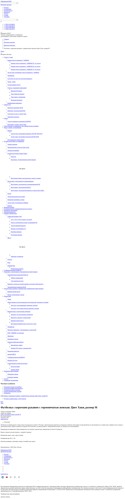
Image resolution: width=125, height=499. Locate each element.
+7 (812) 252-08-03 (9, 24)
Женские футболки (9, 45)
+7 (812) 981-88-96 (9, 27)
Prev (2, 401)
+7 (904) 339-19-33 (9, 29)
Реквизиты (7, 393)
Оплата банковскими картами (12, 391)
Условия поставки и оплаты (12, 390)
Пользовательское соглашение (13, 387)
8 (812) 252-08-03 (6, 414)
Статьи (6, 15)
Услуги (6, 13)
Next (2, 403)
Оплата (41, 480)
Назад (2, 51)
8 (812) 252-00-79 (16, 414)
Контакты (7, 12)
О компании (7, 9)
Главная (6, 39)
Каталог (6, 7)
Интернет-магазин (6, 4)
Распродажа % (8, 10)
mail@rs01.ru (4, 419)
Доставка (6, 16)
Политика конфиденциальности (13, 388)
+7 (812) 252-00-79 (9, 26)
